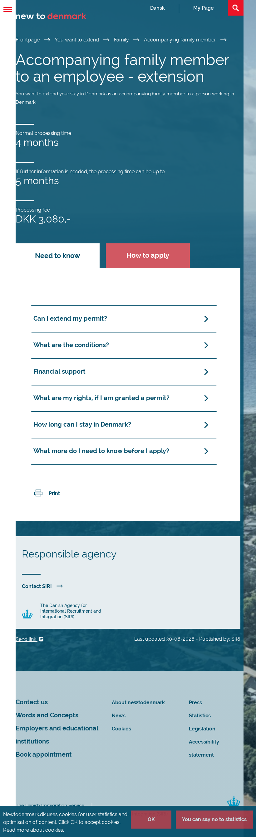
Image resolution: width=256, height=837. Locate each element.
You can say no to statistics (214, 819)
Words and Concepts (47, 715)
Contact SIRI (37, 586)
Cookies (121, 729)
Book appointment (44, 754)
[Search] (236, 8)
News (119, 716)
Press (195, 702)
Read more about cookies (33, 830)
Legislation (202, 729)
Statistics (200, 716)
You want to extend (77, 40)
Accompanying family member (180, 40)
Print (54, 493)
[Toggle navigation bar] (8, 9)
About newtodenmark (138, 702)
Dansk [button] (157, 8)
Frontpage (28, 40)
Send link (26, 639)
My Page (203, 8)
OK (151, 819)
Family (122, 40)
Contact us (32, 702)
